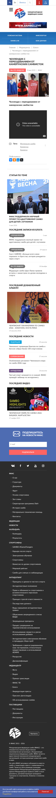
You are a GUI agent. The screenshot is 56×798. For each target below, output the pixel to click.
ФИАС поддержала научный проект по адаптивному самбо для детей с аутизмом (26, 219)
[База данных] (45, 2)
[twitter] (28, 466)
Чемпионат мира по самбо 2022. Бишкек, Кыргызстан (25, 414)
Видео (15, 674)
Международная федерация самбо (35, 13)
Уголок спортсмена (21, 495)
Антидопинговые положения (25, 586)
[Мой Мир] (18, 159)
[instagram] (43, 466)
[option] (28, 203)
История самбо (19, 508)
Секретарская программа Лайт (26, 504)
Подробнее (7, 794)
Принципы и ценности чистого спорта (29, 582)
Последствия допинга (22, 604)
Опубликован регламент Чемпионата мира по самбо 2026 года (27, 362)
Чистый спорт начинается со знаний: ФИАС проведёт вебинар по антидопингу (27, 376)
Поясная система (15, 35)
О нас (15, 478)
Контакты (17, 516)
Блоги (35, 48)
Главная (12, 48)
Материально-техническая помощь (27, 512)
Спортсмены (15, 543)
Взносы (23, 3)
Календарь (14, 529)
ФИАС (11, 474)
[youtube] (36, 466)
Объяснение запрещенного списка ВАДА (27, 616)
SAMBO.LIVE (15, 40)
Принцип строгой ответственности (27, 599)
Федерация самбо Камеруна (27, 145)
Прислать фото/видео (22, 696)
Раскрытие (17, 657)
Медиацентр (24, 48)
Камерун (23, 150)
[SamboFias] (15, 733)
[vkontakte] (13, 466)
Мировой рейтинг (20, 568)
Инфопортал (41, 35)
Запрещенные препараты (23, 621)
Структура (17, 482)
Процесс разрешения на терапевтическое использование (26, 627)
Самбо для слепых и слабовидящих (28, 573)
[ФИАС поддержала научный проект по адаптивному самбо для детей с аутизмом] (28, 196)
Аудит (15, 491)
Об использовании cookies (24, 700)
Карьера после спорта (22, 551)
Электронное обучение (22, 556)
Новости (13, 525)
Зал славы (17, 499)
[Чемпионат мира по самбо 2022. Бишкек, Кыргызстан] (28, 399)
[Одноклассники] (14, 159)
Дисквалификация (20, 661)
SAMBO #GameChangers (23, 547)
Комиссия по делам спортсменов (27, 564)
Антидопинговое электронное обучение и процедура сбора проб (29, 640)
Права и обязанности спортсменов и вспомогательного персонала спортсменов (28, 592)
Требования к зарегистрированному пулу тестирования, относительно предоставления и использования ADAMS (28, 649)
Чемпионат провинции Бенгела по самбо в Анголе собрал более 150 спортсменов (27, 348)
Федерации (14, 521)
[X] (21, 159)
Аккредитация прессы (22, 691)
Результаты (17, 538)
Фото (15, 670)
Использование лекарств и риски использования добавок (27, 633)
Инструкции (18, 718)
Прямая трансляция (21, 679)
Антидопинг (15, 577)
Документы (17, 486)
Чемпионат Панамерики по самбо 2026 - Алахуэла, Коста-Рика (27, 327)
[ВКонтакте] (10, 159)
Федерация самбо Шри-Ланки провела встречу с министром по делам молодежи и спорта (28, 273)
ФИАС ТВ (16, 683)
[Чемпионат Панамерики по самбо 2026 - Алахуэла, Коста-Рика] (28, 307)
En (15, 3)
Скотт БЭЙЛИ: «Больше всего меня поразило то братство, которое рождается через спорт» (27, 256)
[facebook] (20, 466)
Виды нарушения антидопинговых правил (27, 609)
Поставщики (15, 705)
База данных (41, 40)
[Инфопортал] (39, 2)
